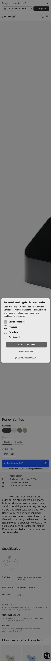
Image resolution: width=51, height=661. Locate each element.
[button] (25, 357)
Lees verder (21, 316)
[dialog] (25, 330)
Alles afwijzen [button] (26, 351)
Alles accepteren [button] (26, 345)
